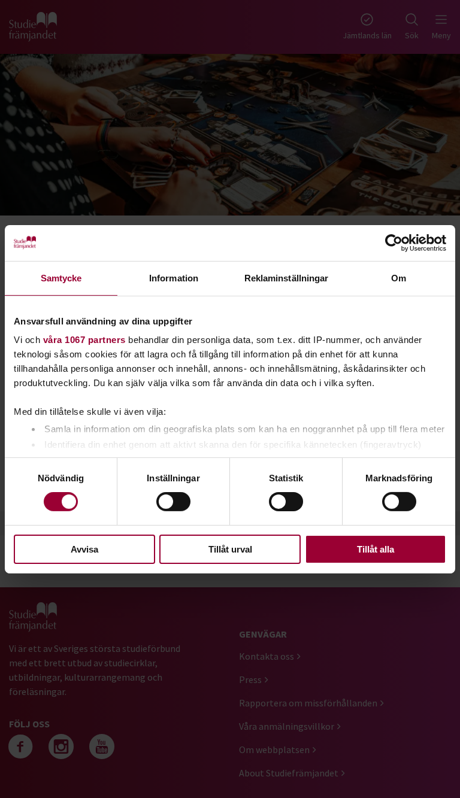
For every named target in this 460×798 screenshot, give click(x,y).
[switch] (173, 501)
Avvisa (84, 549)
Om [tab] (398, 277)
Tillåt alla (375, 549)
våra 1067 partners (84, 340)
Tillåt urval (230, 549)
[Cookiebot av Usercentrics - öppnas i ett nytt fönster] (393, 242)
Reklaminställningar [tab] (286, 277)
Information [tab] (173, 277)
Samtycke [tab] (61, 277)
